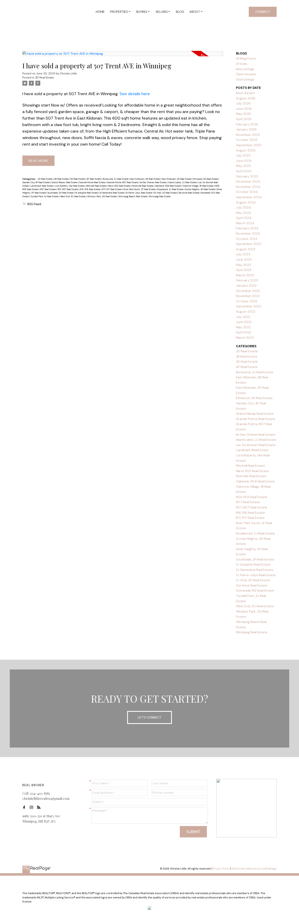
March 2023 (245, 275)
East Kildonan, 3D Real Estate (177, 178)
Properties (119, 12)
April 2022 (243, 332)
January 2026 (246, 129)
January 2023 (246, 285)
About (194, 12)
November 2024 (248, 187)
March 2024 (245, 223)
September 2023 (248, 244)
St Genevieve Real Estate (112, 192)
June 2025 (244, 161)
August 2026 (245, 98)
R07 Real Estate (48, 189)
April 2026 (243, 119)
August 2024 (246, 202)
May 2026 (243, 114)
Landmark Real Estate (42, 185)
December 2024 (248, 181)
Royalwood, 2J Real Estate (170, 189)
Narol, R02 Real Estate (119, 185)
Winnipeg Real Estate (159, 196)
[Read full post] (122, 56)
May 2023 (243, 265)
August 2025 (245, 150)
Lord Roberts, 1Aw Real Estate (70, 185)
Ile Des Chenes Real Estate (153, 182)
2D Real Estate (45, 178)
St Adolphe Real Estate (86, 192)
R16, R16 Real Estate (90, 189)
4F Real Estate (94, 178)
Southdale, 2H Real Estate (61, 192)
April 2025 (243, 171)
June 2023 (244, 259)
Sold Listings (245, 79)
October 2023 (246, 239)
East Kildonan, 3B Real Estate (145, 178)
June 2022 (244, 322)
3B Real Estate (61, 178)
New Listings (245, 69)
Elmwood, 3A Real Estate (205, 178)
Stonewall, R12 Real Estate (255, 590)
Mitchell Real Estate (96, 185)
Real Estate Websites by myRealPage (254, 868)
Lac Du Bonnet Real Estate (255, 445)
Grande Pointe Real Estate (92, 182)
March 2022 (245, 337)
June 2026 (244, 109)
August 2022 (245, 311)
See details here (135, 93)
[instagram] (32, 807)
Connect (262, 12)
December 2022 (248, 291)
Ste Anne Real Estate (189, 192)
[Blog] (40, 807)
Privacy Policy (221, 868)
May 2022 (243, 327)
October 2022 (246, 301)
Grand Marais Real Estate (64, 182)
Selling (162, 12)
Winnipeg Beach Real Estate (133, 196)
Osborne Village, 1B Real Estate (198, 185)
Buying (141, 12)
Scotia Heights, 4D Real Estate (200, 189)
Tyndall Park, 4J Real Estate (45, 196)
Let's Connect (149, 717)
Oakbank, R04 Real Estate (168, 185)
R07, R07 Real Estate (68, 189)
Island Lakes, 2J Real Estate (182, 182)
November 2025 (248, 135)
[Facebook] (25, 807)
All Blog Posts (246, 58)
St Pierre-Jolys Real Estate (139, 192)
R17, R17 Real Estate (112, 189)
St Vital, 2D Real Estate (165, 192)
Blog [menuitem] (180, 12)
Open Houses (246, 74)
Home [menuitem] (100, 12)
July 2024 (243, 207)
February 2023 (247, 280)
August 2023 (245, 249)
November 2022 (248, 296)
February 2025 (247, 176)
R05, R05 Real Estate (251, 497)
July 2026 (243, 103)
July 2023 (243, 254)
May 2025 (243, 166)
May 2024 (243, 213)
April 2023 (243, 270)
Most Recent (245, 93)
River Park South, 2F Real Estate (139, 189)
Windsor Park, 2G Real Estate (102, 196)
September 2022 (248, 306)
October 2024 (247, 192)
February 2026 (247, 124)
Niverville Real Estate (143, 185)
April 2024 (244, 218)
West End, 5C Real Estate (73, 196)
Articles (241, 64)
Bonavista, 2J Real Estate (116, 178)
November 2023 (248, 233)
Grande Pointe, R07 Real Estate (123, 182)
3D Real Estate (44, 77)
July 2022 (243, 317)
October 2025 (247, 140)
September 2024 (249, 197)
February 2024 (247, 228)
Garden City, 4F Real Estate (36, 182)
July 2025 (243, 155)
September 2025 (248, 145)
